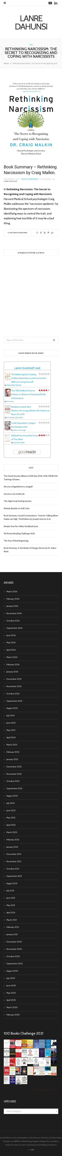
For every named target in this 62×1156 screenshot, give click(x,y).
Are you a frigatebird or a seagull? (18, 486)
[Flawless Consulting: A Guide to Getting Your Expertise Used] (30, 1063)
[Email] (52, 233)
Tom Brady (10, 401)
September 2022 (14, 788)
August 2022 (12, 795)
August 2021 (11, 883)
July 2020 (10, 978)
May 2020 (11, 993)
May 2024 (10, 642)
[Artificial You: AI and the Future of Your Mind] (8, 442)
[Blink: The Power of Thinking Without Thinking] (7, 1047)
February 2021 (12, 927)
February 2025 (12, 599)
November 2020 (14, 949)
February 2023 (12, 752)
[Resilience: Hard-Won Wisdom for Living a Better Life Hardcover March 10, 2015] (8, 413)
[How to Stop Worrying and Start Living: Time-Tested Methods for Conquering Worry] (54, 1075)
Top (32, 1150)
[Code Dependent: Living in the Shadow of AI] (8, 429)
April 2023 (10, 737)
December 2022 (14, 766)
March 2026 (11, 591)
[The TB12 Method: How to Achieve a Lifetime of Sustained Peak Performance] (8, 395)
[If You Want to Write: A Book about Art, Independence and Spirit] (36, 1048)
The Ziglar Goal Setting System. (18, 501)
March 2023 (11, 744)
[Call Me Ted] (54, 1056)
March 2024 (11, 657)
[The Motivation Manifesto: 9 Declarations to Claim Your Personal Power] (12, 1053)
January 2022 (12, 847)
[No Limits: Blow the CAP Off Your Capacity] (48, 1047)
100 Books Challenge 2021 (23, 1033)
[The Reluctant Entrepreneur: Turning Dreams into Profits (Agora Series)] (7, 1056)
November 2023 (14, 686)
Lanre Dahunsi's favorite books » (45, 1090)
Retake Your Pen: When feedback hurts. (21, 526)
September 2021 (14, 876)
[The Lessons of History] (12, 1083)
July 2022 (10, 803)
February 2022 (12, 839)
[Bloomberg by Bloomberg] (18, 1074)
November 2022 (14, 774)
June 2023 (10, 722)
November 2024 (14, 613)
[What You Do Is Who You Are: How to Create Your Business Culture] (7, 1074)
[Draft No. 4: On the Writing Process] (30, 1074)
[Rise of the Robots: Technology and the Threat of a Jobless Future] (18, 1083)
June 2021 (10, 898)
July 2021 (10, 890)
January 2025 (12, 606)
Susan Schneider (19, 442)
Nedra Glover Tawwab (14, 385)
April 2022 (10, 825)
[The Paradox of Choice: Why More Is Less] (30, 1047)
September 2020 (14, 963)
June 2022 (10, 810)
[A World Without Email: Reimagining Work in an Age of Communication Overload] (24, 1083)
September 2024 (14, 628)
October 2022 (12, 781)
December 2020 (14, 941)
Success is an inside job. (14, 494)
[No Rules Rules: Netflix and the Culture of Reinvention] (12, 1065)
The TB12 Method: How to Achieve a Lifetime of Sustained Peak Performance (28, 394)
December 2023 (14, 679)
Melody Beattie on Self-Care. (17, 508)
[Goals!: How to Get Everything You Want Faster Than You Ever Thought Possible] (12, 1047)
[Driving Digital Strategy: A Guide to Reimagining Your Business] (7, 1083)
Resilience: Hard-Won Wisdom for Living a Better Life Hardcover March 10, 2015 (30, 411)
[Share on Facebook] (41, 233)
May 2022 (10, 817)
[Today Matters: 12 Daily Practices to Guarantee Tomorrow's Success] (18, 1056)
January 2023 (12, 759)
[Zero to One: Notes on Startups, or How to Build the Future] (42, 1047)
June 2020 (11, 985)
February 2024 (12, 664)
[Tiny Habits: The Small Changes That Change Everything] (12, 1074)
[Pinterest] (48, 233)
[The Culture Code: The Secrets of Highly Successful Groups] (24, 1074)
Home (6, 63)
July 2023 (10, 715)
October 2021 (12, 868)
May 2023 (10, 730)
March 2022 (11, 832)
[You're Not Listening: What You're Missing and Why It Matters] (7, 1065)
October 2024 (13, 620)
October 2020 (13, 956)
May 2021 (10, 905)
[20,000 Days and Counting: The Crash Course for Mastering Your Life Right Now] (42, 1074)
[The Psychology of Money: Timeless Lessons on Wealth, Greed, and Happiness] (48, 1065)
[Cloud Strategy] (48, 1074)
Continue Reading (17, 232)
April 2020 (11, 1000)
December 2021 (13, 854)
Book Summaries (30, 179)
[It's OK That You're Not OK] (36, 1065)
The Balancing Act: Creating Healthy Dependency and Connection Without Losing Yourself (28, 378)
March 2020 (12, 1007)
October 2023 (12, 693)
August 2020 (12, 971)
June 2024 (11, 635)
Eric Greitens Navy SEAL (15, 418)
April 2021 (10, 912)
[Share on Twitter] (45, 233)
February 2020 (13, 1014)
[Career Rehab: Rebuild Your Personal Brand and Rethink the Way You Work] (24, 1056)
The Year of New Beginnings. (16, 540)
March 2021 (11, 920)
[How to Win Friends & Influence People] (18, 1048)
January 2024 (12, 671)
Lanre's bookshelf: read (27, 367)
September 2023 (14, 701)
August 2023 (12, 708)
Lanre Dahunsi (10, 181)
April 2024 (11, 650)
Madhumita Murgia (19, 430)
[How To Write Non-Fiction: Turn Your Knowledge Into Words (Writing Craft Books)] (24, 1065)
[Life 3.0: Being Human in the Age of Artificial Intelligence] (54, 1062)
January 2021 (12, 934)
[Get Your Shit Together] (42, 1066)
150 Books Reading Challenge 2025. (19, 533)
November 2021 (13, 861)
